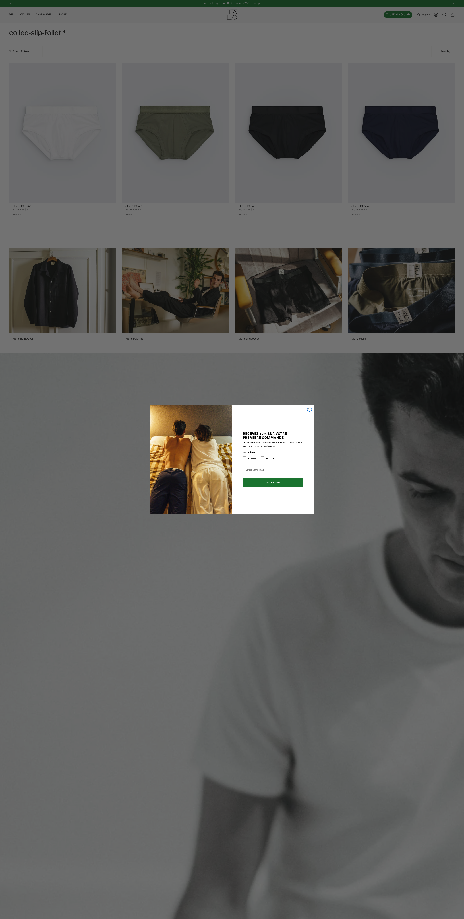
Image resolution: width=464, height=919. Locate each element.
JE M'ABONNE (273, 482)
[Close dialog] (309, 409)
